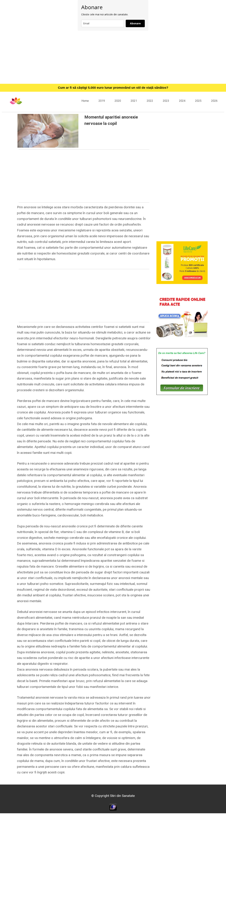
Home (85, 100)
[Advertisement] (113, 57)
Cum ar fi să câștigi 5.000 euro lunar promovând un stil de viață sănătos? (113, 87)
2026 (214, 100)
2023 (166, 100)
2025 (198, 100)
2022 (150, 100)
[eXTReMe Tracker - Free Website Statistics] (113, 807)
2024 (182, 100)
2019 (102, 100)
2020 (118, 100)
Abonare (135, 23)
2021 (134, 100)
